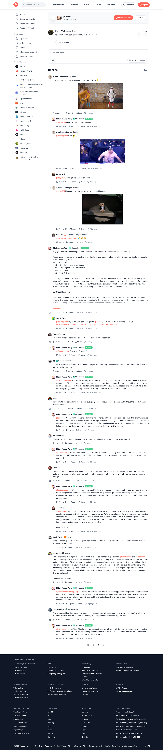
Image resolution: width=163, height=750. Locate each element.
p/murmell (23, 134)
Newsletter (39, 746)
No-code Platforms (20, 726)
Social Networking (54, 688)
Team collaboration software (92, 674)
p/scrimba (23, 148)
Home (22, 14)
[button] (51, 32)
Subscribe (130, 5)
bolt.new (85, 719)
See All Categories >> (124, 691)
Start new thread (26, 28)
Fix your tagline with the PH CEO (128, 737)
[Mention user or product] (52, 60)
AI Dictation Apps (19, 715)
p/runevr (23, 66)
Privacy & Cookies (74, 746)
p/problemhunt (25, 99)
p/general (23, 39)
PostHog (51, 723)
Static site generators (21, 733)
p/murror (23, 152)
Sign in (145, 5)
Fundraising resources (90, 691)
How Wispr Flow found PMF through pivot (131, 726)
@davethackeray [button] (63, 490)
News (86, 5)
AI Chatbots (51, 667)
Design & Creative (20, 684)
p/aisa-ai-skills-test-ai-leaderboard (29, 158)
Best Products (58, 5)
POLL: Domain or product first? (127, 715)
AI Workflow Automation (90, 680)
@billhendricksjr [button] (63, 452)
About (53, 746)
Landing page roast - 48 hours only (129, 733)
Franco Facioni (59, 334)
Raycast (51, 733)
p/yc (21, 103)
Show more (57, 308)
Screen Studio (87, 715)
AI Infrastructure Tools (55, 670)
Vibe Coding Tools (20, 667)
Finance (85, 684)
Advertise (111, 5)
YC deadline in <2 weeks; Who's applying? (131, 719)
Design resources (19, 691)
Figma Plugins (18, 730)
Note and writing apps (90, 670)
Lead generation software (125, 667)
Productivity (86, 664)
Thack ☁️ (57, 468)
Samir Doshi (58, 537)
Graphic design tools (20, 694)
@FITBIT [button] (97, 322)
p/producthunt (25, 71)
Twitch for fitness (69, 19)
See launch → (63, 42)
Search (84, 677)
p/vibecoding (25, 43)
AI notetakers (86, 667)
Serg (55, 398)
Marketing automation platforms (127, 670)
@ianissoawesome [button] (64, 591)
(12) (63, 168)
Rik (54, 361)
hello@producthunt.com (129, 746)
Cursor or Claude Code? (125, 712)
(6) (59, 113)
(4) (59, 342)
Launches (74, 5)
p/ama (22, 47)
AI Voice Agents (121, 688)
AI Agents (119, 684)
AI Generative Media (20, 697)
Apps (47, 746)
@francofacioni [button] (62, 351)
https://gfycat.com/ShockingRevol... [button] (103, 324)
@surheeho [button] (61, 418)
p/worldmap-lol (26, 116)
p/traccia (23, 112)
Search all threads (27, 23)
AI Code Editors (19, 674)
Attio (49, 719)
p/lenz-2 (23, 139)
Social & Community (55, 684)
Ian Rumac (57, 553)
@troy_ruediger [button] (62, 629)
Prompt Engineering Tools (56, 674)
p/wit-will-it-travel (27, 80)
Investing (85, 694)
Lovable (51, 712)
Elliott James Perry (64, 119)
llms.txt (107, 746)
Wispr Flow (86, 723)
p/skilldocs (24, 130)
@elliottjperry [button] (62, 136)
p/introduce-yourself (28, 52)
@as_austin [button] (61, 122)
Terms (64, 746)
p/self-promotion (26, 56)
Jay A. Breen (61, 318)
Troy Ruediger (59, 609)
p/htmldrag (24, 125)
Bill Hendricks (58, 436)
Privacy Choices (89, 746)
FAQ (58, 746)
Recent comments (27, 19)
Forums (98, 5)
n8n (49, 715)
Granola (50, 730)
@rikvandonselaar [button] (63, 380)
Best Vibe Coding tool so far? (126, 730)
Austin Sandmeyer (60, 77)
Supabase (51, 737)
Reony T (59, 235)
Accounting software (89, 688)
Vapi (49, 726)
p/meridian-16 (25, 121)
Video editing (18, 688)
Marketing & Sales (122, 664)
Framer (84, 726)
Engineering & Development (24, 664)
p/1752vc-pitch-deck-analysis (28, 92)
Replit (84, 730)
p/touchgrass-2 (25, 143)
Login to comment (137, 60)
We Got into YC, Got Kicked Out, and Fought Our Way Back (132, 723)
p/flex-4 (67, 16)
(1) (62, 126)
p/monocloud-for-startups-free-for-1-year (31, 85)
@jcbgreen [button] (140, 557)
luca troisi (60, 174)
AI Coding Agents (19, 670)
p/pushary (23, 75)
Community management (56, 694)
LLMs (49, 664)
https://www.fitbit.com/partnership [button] (71, 324)
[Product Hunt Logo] (15, 4)
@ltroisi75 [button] (60, 191)
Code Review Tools (20, 723)
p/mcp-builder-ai (26, 107)
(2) (62, 229)
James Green (63, 34)
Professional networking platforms (59, 691)
